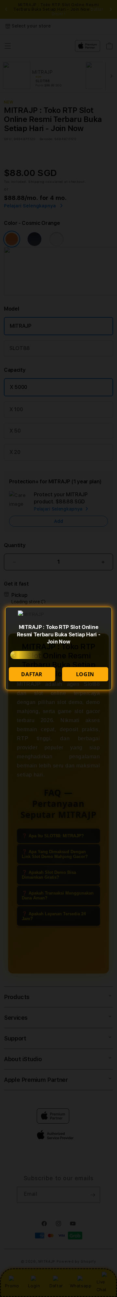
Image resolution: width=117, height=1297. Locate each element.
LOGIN (85, 674)
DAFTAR (32, 674)
